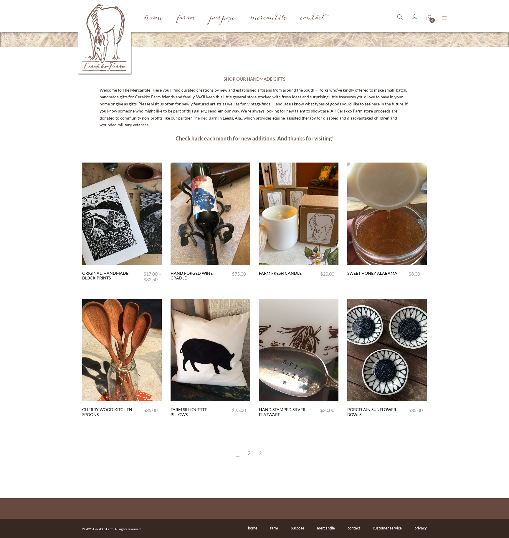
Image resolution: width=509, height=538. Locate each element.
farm (274, 528)
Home (153, 18)
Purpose (222, 18)
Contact (313, 18)
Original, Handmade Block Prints (105, 276)
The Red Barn (205, 117)
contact (354, 528)
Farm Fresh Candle (280, 273)
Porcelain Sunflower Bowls (371, 412)
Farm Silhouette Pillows (189, 412)
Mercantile (268, 18)
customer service (387, 528)
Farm (186, 18)
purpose (297, 528)
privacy (420, 528)
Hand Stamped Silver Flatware (282, 412)
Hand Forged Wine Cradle (192, 276)
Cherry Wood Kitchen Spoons (107, 412)
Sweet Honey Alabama (372, 273)
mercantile (326, 528)
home (252, 528)
